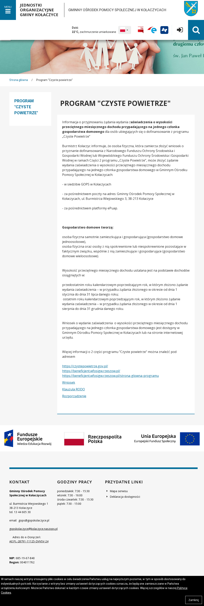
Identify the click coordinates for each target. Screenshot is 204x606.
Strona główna (18, 80)
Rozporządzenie (74, 396)
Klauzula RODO (73, 389)
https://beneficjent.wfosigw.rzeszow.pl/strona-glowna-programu (110, 375)
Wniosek (68, 382)
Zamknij (193, 600)
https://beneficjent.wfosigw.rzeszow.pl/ (91, 371)
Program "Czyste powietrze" (26, 107)
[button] (124, 30)
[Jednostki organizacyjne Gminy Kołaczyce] (188, 10)
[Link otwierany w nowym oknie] (140, 30)
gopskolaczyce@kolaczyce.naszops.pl (33, 529)
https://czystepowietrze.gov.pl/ (85, 366)
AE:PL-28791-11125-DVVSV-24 (28, 541)
